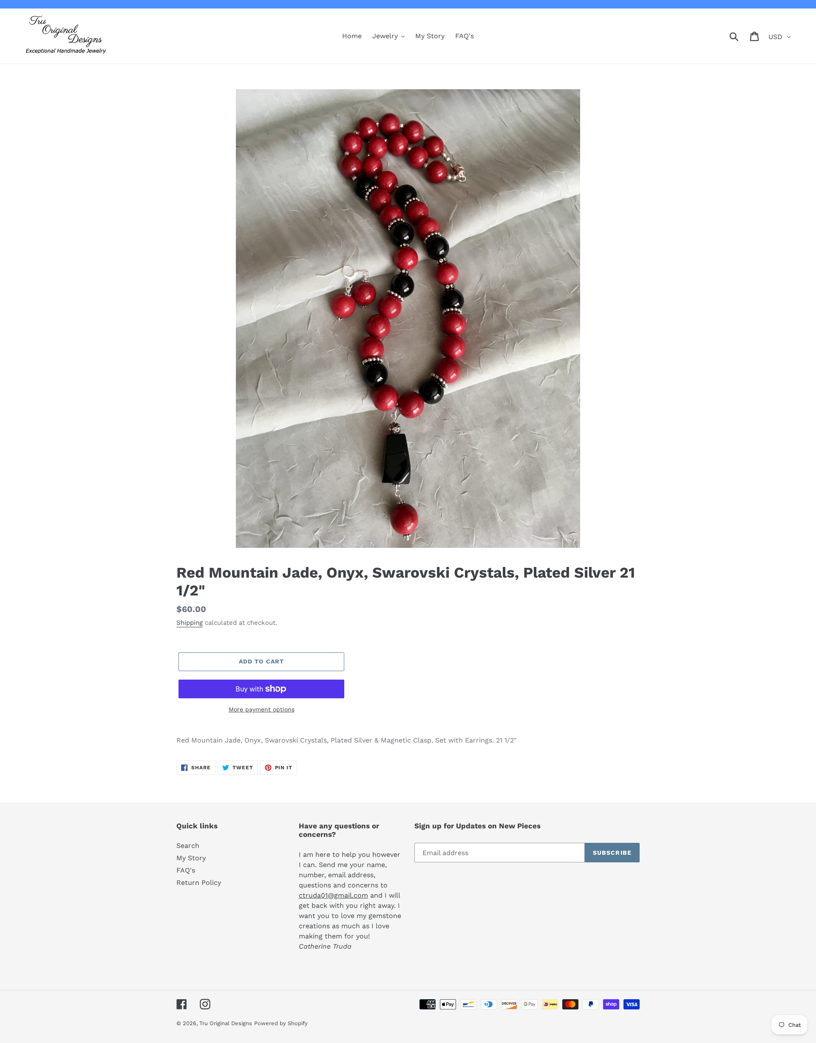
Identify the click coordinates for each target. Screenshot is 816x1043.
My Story (191, 858)
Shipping (189, 622)
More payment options (262, 709)
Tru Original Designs (225, 1023)
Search (187, 846)
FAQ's (185, 870)
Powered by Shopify (281, 1023)
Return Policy (198, 883)
